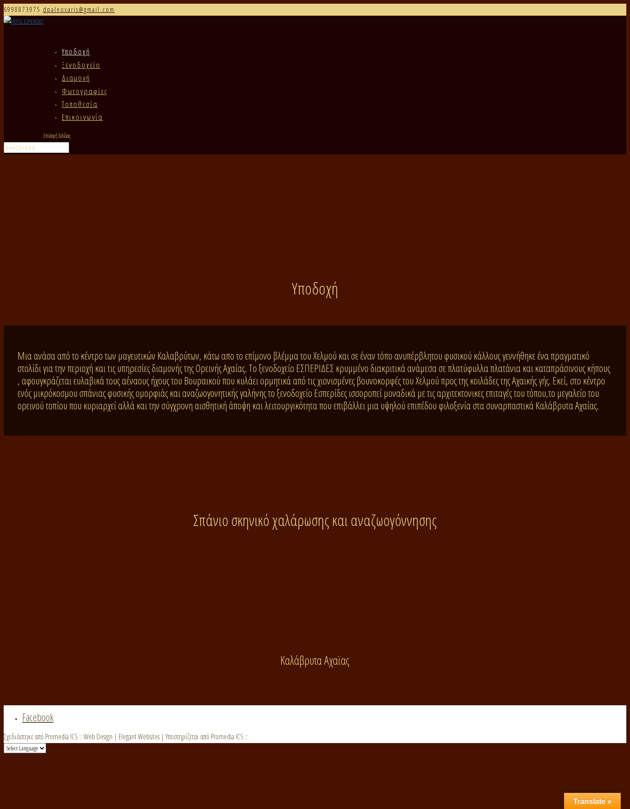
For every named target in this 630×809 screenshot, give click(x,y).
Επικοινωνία (82, 117)
